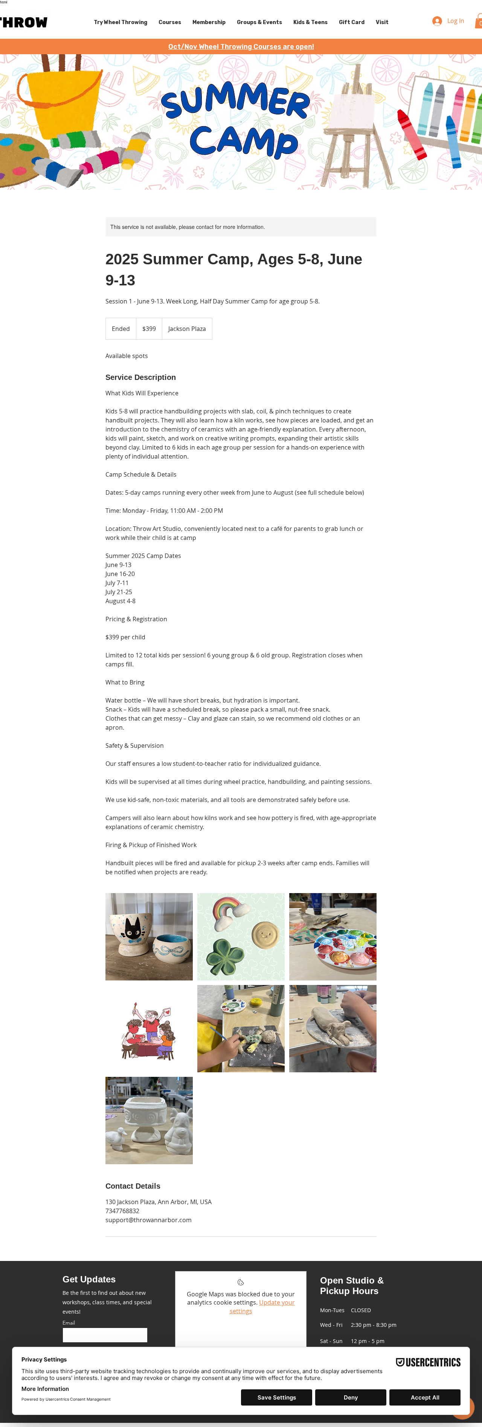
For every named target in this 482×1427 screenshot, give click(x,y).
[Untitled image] (149, 936)
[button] (120, 23)
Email (69, 1322)
